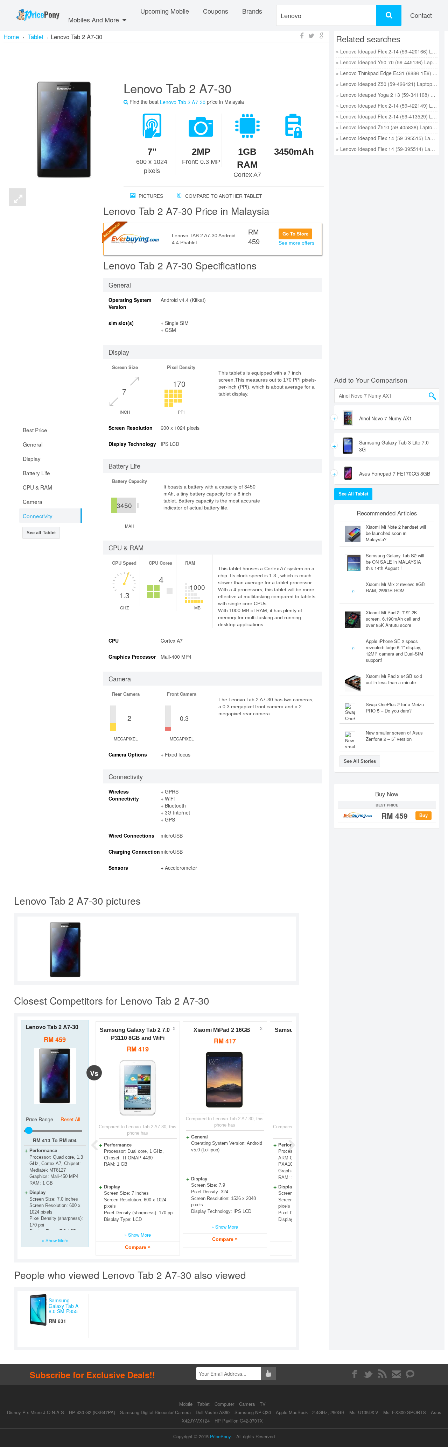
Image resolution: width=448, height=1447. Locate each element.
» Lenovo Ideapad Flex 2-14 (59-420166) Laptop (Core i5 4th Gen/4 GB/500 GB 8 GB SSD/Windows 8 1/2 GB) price (387, 51)
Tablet (204, 1404)
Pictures (150, 196)
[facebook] (354, 1374)
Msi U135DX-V (363, 1412)
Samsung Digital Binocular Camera (155, 1412)
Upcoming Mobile (164, 10)
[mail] (396, 1374)
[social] (410, 1374)
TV (263, 1404)
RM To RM (55, 1140)
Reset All (70, 1119)
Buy (423, 815)
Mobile (186, 1404)
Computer (225, 1404)
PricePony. (221, 1436)
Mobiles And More (94, 19)
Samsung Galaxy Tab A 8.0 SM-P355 (63, 1306)
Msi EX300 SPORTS (404, 1412)
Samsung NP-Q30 (252, 1412)
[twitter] (368, 1374)
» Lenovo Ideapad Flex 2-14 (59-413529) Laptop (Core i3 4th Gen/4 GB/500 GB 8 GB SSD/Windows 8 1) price (387, 116)
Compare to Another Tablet (223, 196)
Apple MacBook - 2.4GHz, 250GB (310, 1412)
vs (94, 1073)
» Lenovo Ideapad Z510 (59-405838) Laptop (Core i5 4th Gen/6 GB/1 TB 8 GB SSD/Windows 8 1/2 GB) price (387, 127)
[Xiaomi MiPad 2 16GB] (225, 1079)
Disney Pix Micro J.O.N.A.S (35, 1412)
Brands (252, 10)
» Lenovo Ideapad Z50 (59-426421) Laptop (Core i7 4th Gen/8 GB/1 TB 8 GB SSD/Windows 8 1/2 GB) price (387, 83)
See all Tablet (41, 532)
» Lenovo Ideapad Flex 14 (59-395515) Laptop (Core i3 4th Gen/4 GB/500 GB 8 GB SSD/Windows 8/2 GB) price (387, 138)
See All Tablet (353, 494)
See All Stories (360, 761)
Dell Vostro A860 (213, 1412)
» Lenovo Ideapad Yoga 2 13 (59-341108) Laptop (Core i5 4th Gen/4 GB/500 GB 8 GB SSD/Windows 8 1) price (387, 94)
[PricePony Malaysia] (37, 15)
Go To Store (295, 233)
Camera (247, 1404)
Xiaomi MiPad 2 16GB (222, 1030)
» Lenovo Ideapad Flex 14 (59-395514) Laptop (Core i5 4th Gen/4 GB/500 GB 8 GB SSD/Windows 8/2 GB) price (387, 148)
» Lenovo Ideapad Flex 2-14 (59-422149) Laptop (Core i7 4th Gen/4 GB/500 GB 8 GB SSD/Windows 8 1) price (387, 105)
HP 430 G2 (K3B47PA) (92, 1412)
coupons (215, 10)
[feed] (382, 1374)
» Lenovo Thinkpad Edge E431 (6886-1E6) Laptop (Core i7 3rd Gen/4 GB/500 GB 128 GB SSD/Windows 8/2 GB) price (387, 73)
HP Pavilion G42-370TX (239, 1420)
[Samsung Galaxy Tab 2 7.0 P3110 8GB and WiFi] (138, 1088)
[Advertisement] (166, 61)
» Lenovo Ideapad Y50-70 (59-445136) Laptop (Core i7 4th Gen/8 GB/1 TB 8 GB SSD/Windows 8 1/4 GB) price (387, 62)
